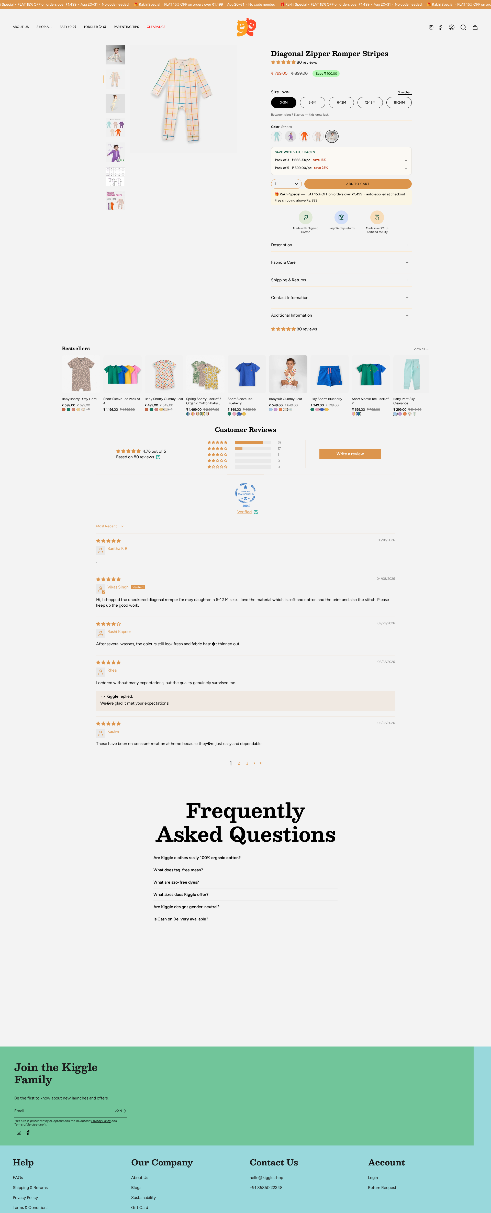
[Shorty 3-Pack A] (193, 414)
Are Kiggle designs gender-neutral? (186, 906)
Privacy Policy (101, 1121)
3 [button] (247, 763)
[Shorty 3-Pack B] (197, 414)
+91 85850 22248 (266, 1187)
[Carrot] (304, 136)
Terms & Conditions (30, 1207)
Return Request (382, 1187)
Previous (130, 99)
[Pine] (68, 409)
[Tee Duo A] (353, 414)
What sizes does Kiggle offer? (180, 894)
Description (281, 244)
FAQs (18, 1177)
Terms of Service (26, 1124)
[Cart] (475, 27)
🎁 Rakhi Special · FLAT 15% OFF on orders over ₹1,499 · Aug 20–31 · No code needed (204, 4)
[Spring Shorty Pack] (202, 414)
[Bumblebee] (244, 414)
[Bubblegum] (234, 414)
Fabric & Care (283, 262)
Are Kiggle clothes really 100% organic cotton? (197, 857)
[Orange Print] (73, 409)
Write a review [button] (350, 453)
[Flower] (78, 409)
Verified (244, 511)
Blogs (136, 1187)
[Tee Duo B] (358, 414)
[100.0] (245, 493)
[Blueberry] (239, 414)
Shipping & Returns (288, 279)
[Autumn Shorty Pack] (207, 414)
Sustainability (143, 1197)
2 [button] (239, 763)
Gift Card (139, 1207)
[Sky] (276, 136)
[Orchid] (290, 136)
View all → (421, 349)
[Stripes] (332, 136)
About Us (139, 1177)
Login (373, 1177)
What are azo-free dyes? (176, 882)
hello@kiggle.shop (266, 1177)
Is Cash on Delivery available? (180, 919)
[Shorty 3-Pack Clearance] (188, 414)
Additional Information (291, 315)
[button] (68, 27)
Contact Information (289, 297)
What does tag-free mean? (178, 869)
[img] (108, 540)
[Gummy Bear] (318, 136)
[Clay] (63, 409)
